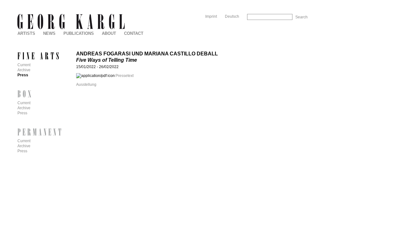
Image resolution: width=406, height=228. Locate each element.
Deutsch (232, 16)
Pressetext (124, 75)
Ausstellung (86, 84)
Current (23, 65)
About (109, 33)
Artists (26, 33)
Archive (23, 70)
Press (22, 75)
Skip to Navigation (294, 2)
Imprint (211, 16)
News (49, 33)
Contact (133, 33)
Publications (78, 33)
